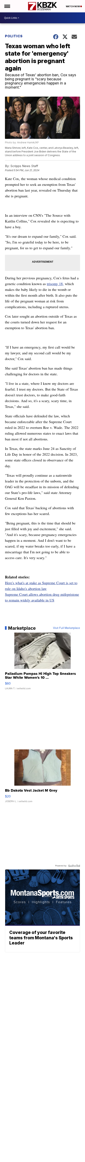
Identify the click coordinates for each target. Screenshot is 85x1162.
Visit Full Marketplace (66, 628)
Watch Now (73, 6)
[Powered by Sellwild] (74, 865)
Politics (14, 36)
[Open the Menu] (7, 6)
